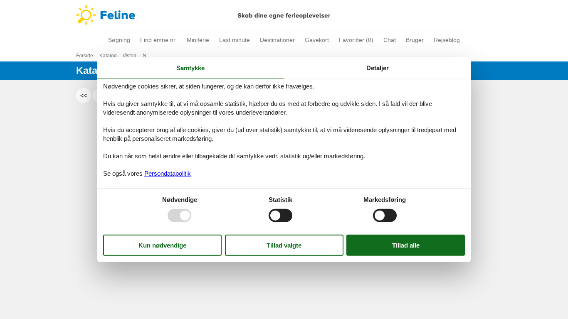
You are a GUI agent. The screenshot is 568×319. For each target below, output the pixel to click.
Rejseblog (447, 40)
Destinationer (277, 40)
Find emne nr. (158, 40)
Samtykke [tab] (190, 67)
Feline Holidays (284, 15)
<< (83, 95)
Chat (389, 40)
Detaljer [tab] (377, 67)
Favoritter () (356, 40)
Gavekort (317, 40)
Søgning (119, 40)
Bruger (415, 40)
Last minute (234, 40)
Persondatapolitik (167, 173)
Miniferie (198, 40)
